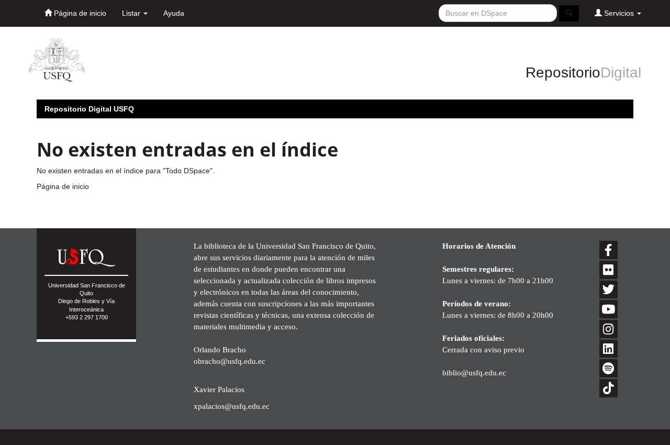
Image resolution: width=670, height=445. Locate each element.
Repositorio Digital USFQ (89, 109)
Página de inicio (79, 13)
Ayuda (173, 13)
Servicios (619, 13)
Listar (132, 13)
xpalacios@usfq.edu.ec (232, 406)
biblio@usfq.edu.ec (474, 372)
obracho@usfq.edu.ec (229, 361)
